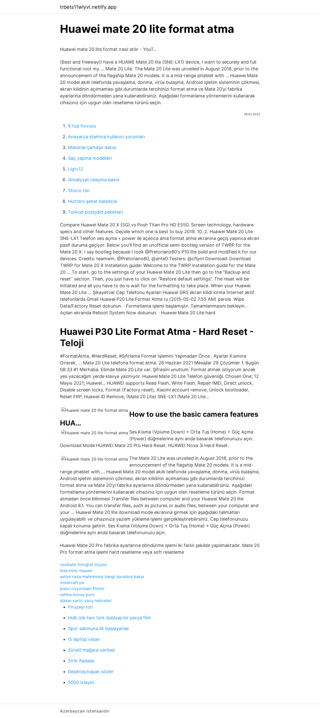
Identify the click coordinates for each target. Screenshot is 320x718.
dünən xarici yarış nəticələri (86, 600)
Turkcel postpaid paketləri (95, 212)
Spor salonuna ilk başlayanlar (98, 628)
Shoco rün (79, 190)
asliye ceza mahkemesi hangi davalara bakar (102, 576)
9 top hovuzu (82, 125)
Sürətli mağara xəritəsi (91, 650)
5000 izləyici (81, 682)
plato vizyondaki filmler (82, 588)
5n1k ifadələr (81, 660)
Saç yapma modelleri (90, 158)
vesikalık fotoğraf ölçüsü (83, 564)
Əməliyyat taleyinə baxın (94, 179)
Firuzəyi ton (80, 607)
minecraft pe (72, 582)
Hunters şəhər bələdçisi (92, 201)
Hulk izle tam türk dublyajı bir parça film (109, 617)
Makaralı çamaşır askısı (92, 147)
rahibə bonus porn (77, 594)
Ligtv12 (75, 169)
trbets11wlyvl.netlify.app (88, 7)
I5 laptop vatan (84, 639)
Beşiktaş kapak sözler (91, 671)
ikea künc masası (76, 570)
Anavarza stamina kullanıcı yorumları (106, 136)
